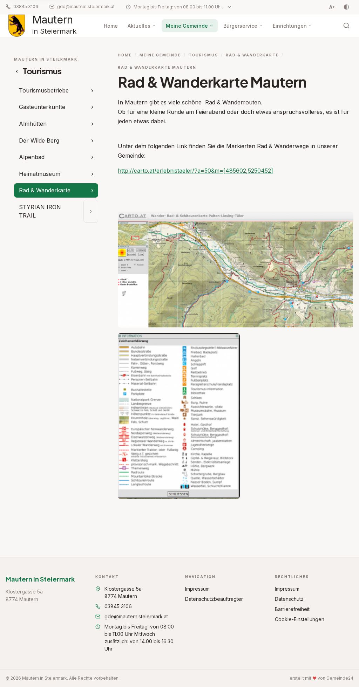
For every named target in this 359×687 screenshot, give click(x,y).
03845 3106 (25, 6)
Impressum (197, 589)
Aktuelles (139, 26)
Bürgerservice (240, 26)
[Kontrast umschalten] (346, 7)
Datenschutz (289, 599)
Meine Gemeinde (187, 26)
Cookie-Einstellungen (299, 619)
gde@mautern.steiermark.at (86, 6)
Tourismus (203, 55)
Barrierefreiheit (292, 609)
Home (111, 26)
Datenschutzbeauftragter (214, 599)
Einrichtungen (290, 26)
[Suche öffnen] (346, 26)
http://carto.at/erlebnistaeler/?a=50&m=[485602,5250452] (195, 170)
